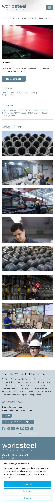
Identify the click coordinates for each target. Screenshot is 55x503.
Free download (13, 78)
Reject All (27, 498)
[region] (27, 481)
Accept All (27, 484)
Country (12, 115)
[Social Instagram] (17, 428)
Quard (13, 95)
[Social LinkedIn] (13, 428)
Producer (5, 110)
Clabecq (33, 92)
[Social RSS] (31, 428)
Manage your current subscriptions (18, 421)
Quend (5, 92)
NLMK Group (22, 92)
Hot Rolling (21, 110)
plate (12, 92)
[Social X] (8, 428)
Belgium (5, 95)
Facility (13, 110)
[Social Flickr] (27, 428)
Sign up (7, 415)
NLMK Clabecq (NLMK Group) (26, 113)
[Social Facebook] (4, 428)
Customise (27, 491)
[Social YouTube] (22, 428)
